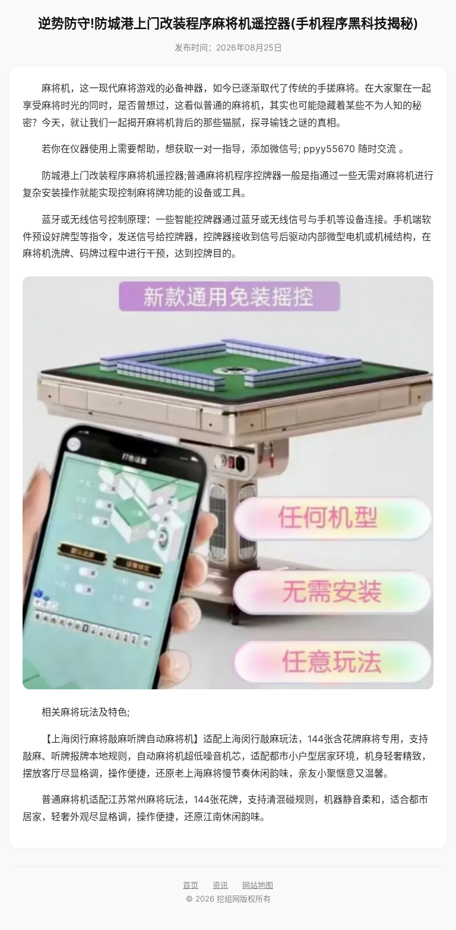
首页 (190, 885)
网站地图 (257, 885)
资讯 (220, 885)
